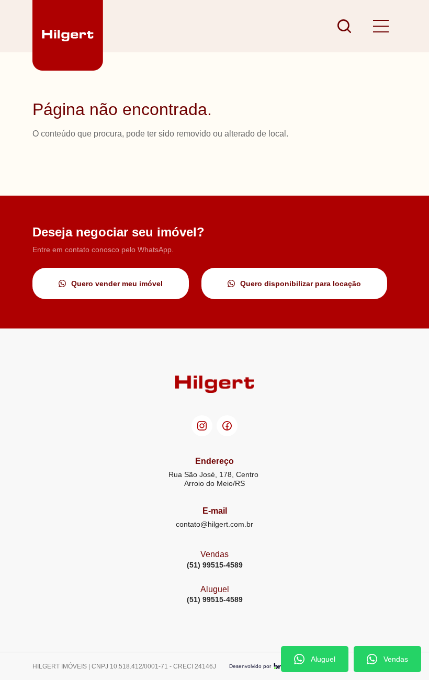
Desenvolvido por (250, 666)
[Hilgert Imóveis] (67, 26)
